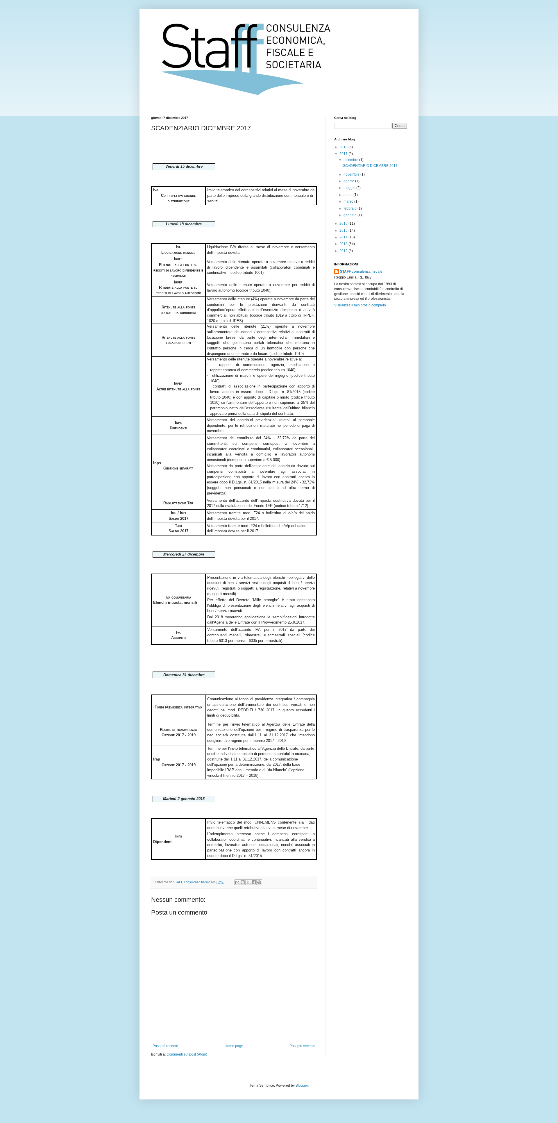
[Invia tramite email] (237, 882)
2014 (343, 237)
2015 (343, 230)
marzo (349, 201)
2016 (343, 224)
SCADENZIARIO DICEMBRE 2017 (370, 166)
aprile (348, 195)
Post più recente (165, 1046)
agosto (349, 181)
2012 (343, 251)
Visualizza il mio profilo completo (360, 305)
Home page (234, 1046)
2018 (343, 147)
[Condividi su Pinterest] (259, 882)
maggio (350, 188)
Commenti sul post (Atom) (187, 1054)
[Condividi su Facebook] (254, 882)
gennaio (350, 215)
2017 (343, 154)
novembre (352, 174)
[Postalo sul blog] (243, 882)
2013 (343, 244)
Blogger (302, 1085)
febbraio (350, 208)
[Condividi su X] (248, 882)
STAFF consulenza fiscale (361, 271)
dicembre (351, 160)
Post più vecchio (302, 1046)
